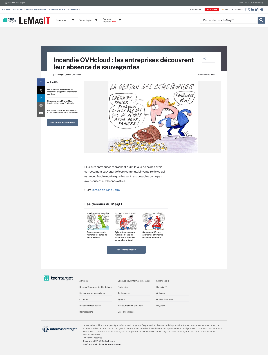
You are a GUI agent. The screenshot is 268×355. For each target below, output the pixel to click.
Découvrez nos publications (250, 3)
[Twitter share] (41, 90)
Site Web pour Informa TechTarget (134, 281)
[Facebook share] (41, 82)
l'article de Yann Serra (106, 189)
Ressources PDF (57, 9)
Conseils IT (161, 287)
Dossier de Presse (126, 312)
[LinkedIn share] (41, 98)
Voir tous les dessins (126, 249)
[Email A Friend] (41, 113)
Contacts (83, 299)
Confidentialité (90, 344)
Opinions (160, 293)
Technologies (124, 293)
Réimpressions (86, 312)
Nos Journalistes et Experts (130, 305)
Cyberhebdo (74, 9)
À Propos (83, 281)
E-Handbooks (162, 281)
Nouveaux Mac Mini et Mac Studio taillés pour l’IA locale (60, 102)
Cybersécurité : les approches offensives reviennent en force (152, 235)
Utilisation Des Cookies (90, 305)
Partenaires (123, 287)
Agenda (121, 299)
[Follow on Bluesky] (256, 9)
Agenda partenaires (36, 9)
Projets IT (18, 9)
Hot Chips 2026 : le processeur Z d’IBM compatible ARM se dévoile (62, 111)
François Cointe (64, 75)
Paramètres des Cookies (110, 344)
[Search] (261, 20)
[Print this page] (41, 105)
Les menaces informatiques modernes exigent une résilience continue (62, 92)
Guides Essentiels (164, 299)
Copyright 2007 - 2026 (93, 341)
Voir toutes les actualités (62, 122)
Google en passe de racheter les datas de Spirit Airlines (97, 235)
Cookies (6, 9)
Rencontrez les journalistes (92, 293)
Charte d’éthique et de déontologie (95, 287)
